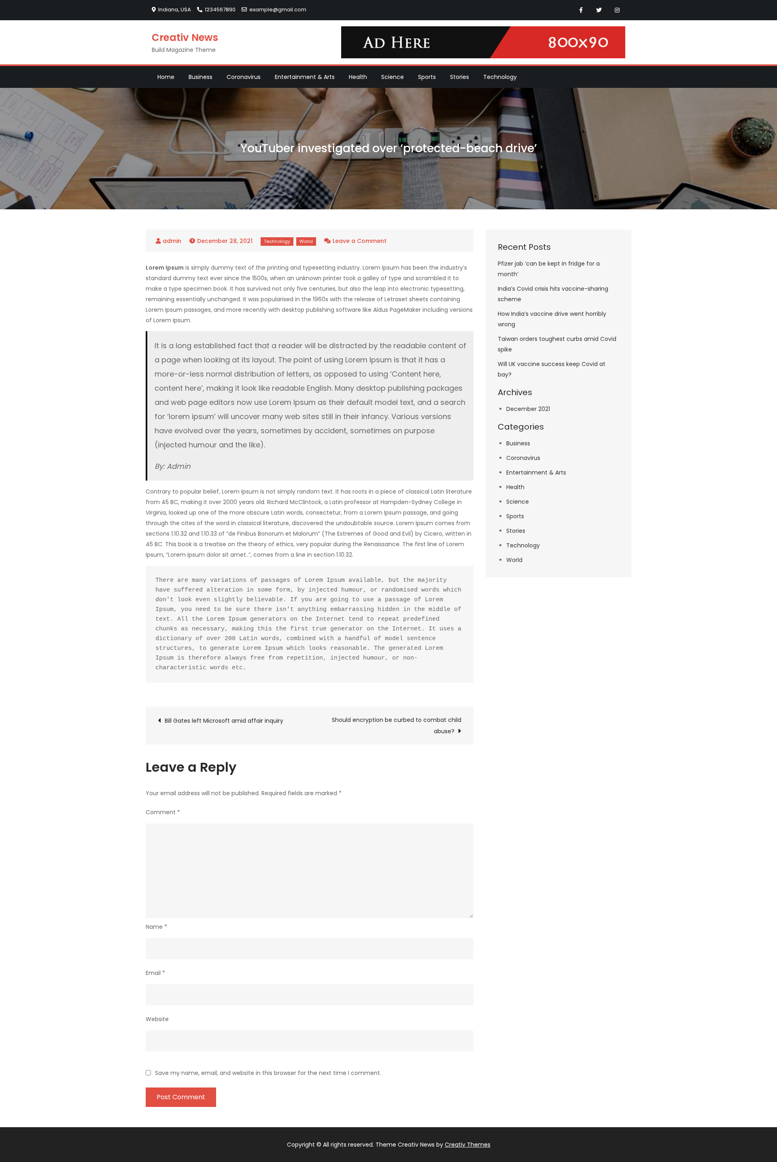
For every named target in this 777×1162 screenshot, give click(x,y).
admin (172, 241)
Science (392, 77)
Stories (459, 77)
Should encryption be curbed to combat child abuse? (396, 725)
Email (155, 973)
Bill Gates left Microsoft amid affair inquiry (224, 721)
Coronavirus (244, 77)
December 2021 (528, 409)
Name (156, 927)
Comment (163, 812)
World (306, 241)
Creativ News (185, 37)
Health (358, 77)
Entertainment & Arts (305, 77)
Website (157, 1019)
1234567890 (220, 9)
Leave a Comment (359, 241)
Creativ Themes (467, 1145)
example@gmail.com (277, 9)
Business (200, 77)
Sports (427, 77)
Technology (500, 77)
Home (165, 77)
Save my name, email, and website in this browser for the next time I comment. (268, 1073)
